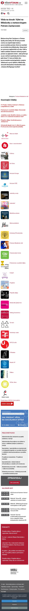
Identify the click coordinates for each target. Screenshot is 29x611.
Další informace (14, 607)
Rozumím (14, 601)
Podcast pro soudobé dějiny (17, 263)
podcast (25, 30)
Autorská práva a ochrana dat (15, 584)
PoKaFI (12, 273)
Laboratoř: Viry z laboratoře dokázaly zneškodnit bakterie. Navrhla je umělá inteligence (13, 545)
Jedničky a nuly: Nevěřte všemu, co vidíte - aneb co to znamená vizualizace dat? (14, 115)
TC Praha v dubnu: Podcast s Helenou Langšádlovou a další (12, 105)
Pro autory (21, 589)
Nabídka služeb (5, 586)
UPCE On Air (13, 342)
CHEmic (12, 153)
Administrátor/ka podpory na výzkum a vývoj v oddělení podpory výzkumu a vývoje (13, 443)
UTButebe (12, 352)
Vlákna (11, 372)
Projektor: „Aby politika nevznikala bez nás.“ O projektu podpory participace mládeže (13, 552)
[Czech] (4, 13)
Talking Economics (15, 312)
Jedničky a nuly (14, 193)
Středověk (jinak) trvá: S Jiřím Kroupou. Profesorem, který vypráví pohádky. (13, 126)
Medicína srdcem (14, 213)
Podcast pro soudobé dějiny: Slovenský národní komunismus (13, 110)
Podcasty (6, 527)
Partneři (21, 586)
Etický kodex (13, 589)
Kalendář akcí (7, 488)
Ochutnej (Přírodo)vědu (16, 233)
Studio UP (12, 362)
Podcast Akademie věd (21, 96)
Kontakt (3, 591)
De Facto (12, 163)
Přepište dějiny (14, 293)
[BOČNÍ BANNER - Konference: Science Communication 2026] (14, 418)
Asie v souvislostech (16, 143)
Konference (4, 589)
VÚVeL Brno (13, 382)
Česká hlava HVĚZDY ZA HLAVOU (10, 400)
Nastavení (14, 604)
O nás (3, 584)
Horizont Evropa (14, 173)
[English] (2, 13)
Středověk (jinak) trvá (15, 303)
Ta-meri (12, 322)
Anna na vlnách (14, 133)
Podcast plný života (15, 253)
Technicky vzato (14, 332)
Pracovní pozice (8, 433)
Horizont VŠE (13, 183)
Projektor (12, 283)
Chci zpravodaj (14, 482)
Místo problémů (14, 223)
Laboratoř (12, 203)
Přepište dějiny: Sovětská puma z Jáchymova (11, 120)
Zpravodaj (14, 478)
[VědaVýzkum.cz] (14, 2)
